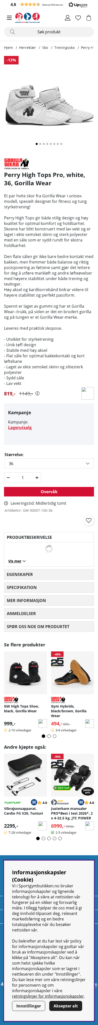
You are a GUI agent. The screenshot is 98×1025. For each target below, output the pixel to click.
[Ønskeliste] (78, 18)
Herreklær (27, 47)
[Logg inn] (67, 18)
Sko (45, 47)
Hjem (8, 47)
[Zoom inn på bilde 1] (49, 105)
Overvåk (49, 491)
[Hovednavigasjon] (9, 18)
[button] (49, 4)
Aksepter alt (66, 1006)
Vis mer (14, 561)
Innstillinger (28, 1006)
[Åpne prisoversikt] (37, 393)
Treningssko (64, 47)
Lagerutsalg (20, 427)
